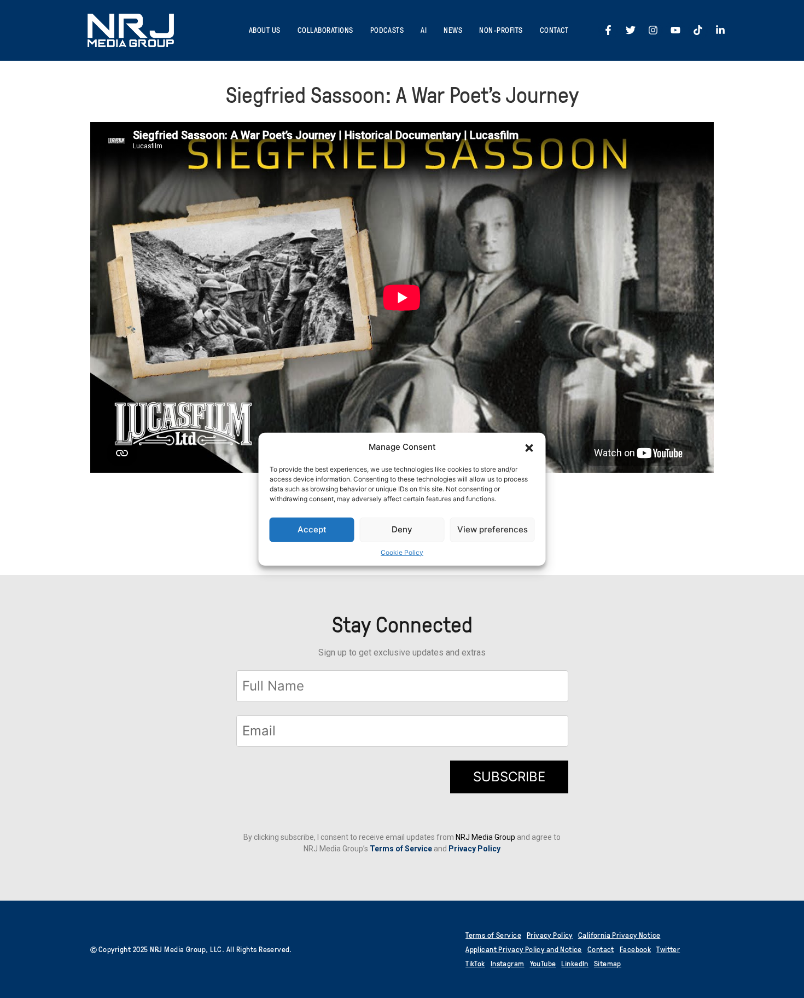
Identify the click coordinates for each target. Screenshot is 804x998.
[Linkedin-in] (720, 30)
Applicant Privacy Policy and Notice (523, 949)
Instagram (508, 963)
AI (424, 30)
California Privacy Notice (619, 935)
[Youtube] (675, 30)
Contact (554, 30)
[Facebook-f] (608, 30)
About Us (265, 30)
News (453, 30)
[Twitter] (630, 30)
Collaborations (325, 30)
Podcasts (387, 30)
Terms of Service (401, 848)
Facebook (635, 949)
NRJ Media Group (485, 837)
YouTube (543, 963)
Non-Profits (500, 30)
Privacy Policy (550, 935)
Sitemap (607, 963)
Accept (312, 529)
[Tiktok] (698, 30)
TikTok (475, 963)
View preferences (492, 529)
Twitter (668, 949)
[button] (529, 447)
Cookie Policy (402, 552)
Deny (402, 529)
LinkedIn (574, 963)
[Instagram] (653, 30)
